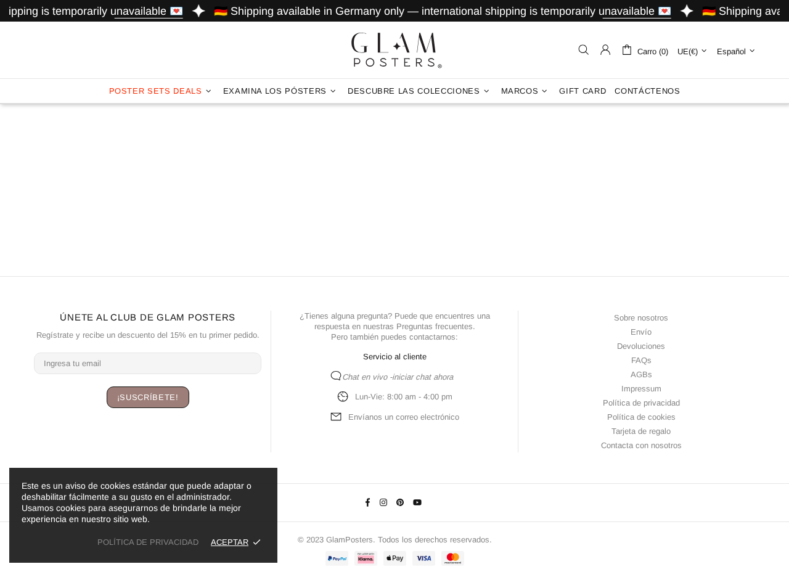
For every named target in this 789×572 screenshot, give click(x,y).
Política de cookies (641, 417)
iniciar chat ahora (422, 377)
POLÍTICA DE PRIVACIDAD (147, 542)
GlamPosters (394, 50)
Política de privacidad (641, 402)
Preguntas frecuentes (434, 326)
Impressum (641, 388)
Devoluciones (641, 346)
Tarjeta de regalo (641, 431)
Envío (641, 332)
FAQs (641, 360)
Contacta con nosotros (641, 445)
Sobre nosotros (641, 317)
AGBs (641, 374)
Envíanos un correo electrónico (403, 417)
